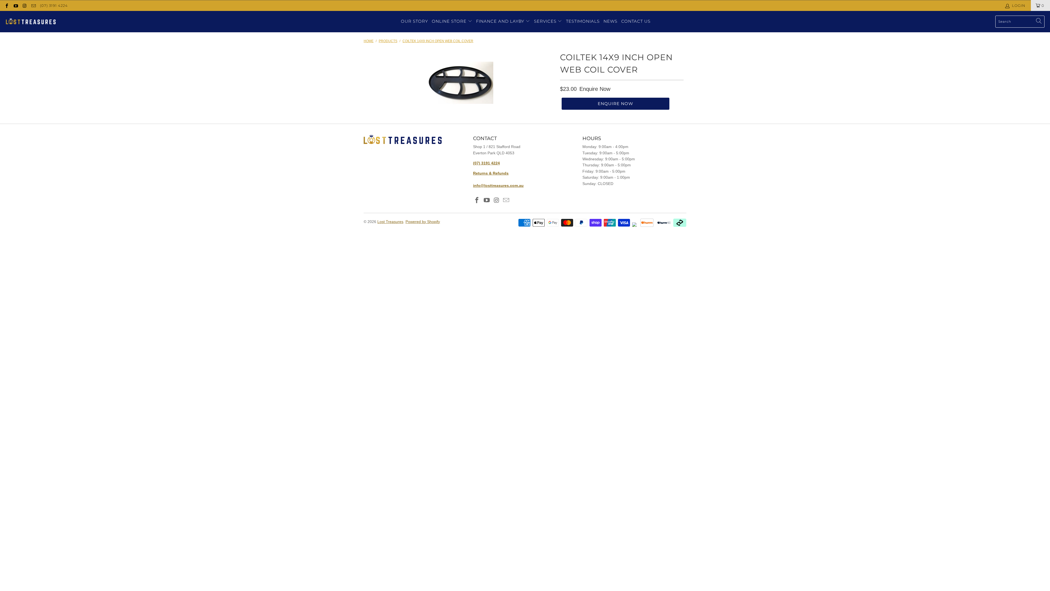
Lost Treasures (390, 221)
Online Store (449, 21)
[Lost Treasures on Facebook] (6, 5)
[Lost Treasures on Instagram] (24, 5)
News (610, 21)
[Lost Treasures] (30, 22)
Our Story (414, 21)
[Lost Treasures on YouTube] (15, 5)
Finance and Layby (501, 21)
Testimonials (583, 21)
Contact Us (636, 21)
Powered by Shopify (423, 221)
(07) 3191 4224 (54, 5)
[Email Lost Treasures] (33, 5)
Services (546, 21)
